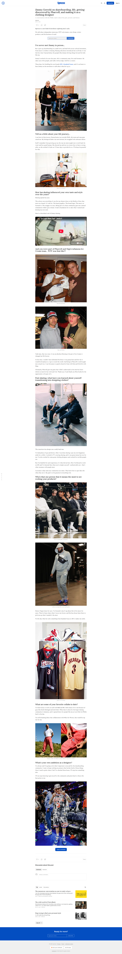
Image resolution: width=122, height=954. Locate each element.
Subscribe (110, 3)
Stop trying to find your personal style (48, 913)
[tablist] (41, 869)
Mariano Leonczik (48, 896)
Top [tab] (37, 887)
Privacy (59, 944)
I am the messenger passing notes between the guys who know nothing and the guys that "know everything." (53, 893)
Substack (54, 951)
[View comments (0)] (41, 25)
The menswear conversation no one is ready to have (53, 891)
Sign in (117, 3)
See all (38, 923)
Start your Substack (57, 947)
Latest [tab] (40, 887)
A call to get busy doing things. (42, 915)
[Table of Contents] (2, 477)
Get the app (68, 947)
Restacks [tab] (45, 869)
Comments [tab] (38, 869)
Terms (62, 944)
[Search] (101, 3)
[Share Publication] (104, 3)
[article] (61, 894)
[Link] (33, 45)
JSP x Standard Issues (66, 64)
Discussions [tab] (46, 887)
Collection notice (69, 944)
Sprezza (37, 20)
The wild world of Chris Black (45, 902)
